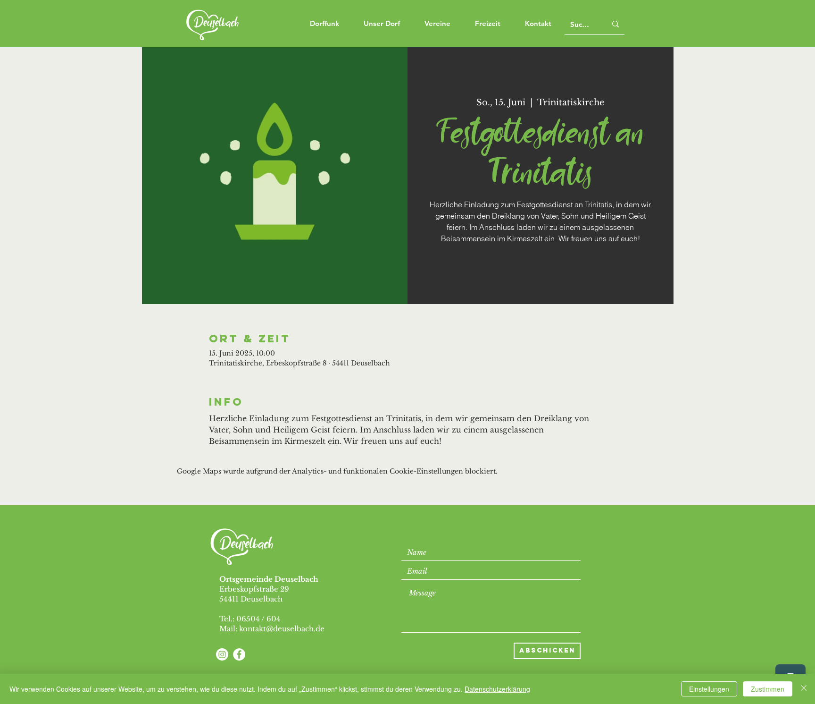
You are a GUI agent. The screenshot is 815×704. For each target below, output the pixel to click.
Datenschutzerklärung (497, 689)
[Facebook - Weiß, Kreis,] (239, 654)
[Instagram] (222, 654)
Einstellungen (709, 689)
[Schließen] (803, 688)
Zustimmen (767, 689)
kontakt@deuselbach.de (281, 628)
